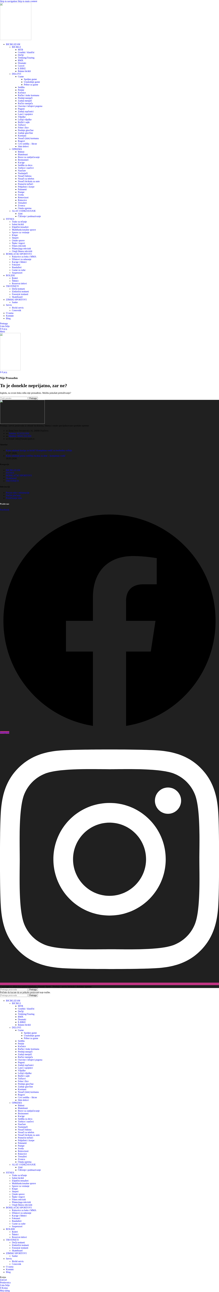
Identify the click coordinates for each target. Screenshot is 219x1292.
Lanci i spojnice (25, 114)
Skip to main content (27, 1)
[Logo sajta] (15, 39)
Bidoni (21, 152)
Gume (21, 76)
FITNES (10, 473)
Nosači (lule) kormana (28, 138)
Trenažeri (22, 203)
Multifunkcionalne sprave (24, 229)
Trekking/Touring (26, 57)
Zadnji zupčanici (26, 111)
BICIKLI (16, 47)
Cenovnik (16, 310)
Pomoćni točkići (25, 184)
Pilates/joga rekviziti (21, 248)
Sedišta (21, 87)
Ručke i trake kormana (28, 95)
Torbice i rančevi (26, 168)
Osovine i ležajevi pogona (30, 106)
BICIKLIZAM (13, 470)
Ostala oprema (24, 208)
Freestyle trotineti (20, 294)
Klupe (15, 235)
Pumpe (21, 192)
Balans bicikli (24, 71)
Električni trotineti (20, 291)
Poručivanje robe (14, 498)
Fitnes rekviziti (19, 246)
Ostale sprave (18, 240)
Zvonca (21, 205)
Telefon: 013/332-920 (19, 433)
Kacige (21, 162)
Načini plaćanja (13, 495)
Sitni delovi (23, 146)
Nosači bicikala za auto (29, 181)
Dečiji (21, 55)
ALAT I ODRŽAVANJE (24, 211)
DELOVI (16, 74)
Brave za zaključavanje (29, 157)
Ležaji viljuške (25, 119)
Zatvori (3, 1280)
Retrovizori (23, 197)
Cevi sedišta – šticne (27, 143)
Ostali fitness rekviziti (22, 251)
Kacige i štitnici (19, 262)
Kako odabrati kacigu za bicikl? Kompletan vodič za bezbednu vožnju (39, 450)
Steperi (15, 238)
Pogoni (21, 109)
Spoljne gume (30, 79)
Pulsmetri (22, 189)
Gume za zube (18, 270)
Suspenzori (17, 272)
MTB (20, 49)
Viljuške (22, 117)
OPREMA (17, 149)
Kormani (22, 135)
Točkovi (22, 125)
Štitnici (15, 281)
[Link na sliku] (22, 423)
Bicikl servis (18, 307)
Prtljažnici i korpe (26, 186)
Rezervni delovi (19, 283)
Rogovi (21, 141)
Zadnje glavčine (25, 133)
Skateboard (17, 297)
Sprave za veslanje (20, 232)
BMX (20, 60)
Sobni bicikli (18, 224)
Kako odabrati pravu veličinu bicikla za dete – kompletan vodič (35, 456)
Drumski (22, 63)
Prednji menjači (25, 98)
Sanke (15, 302)
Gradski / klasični (26, 52)
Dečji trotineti (18, 289)
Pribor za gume (31, 84)
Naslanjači (23, 173)
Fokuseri (16, 264)
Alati (20, 213)
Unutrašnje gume (32, 82)
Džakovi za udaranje (21, 259)
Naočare (22, 170)
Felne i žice (23, 127)
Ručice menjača (25, 103)
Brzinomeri (23, 160)
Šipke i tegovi (18, 243)
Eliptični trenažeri (20, 227)
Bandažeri (16, 267)
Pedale (21, 90)
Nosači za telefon (26, 178)
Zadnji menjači (25, 100)
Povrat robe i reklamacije (17, 492)
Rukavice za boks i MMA (24, 256)
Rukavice (22, 200)
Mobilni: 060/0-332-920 (20, 436)
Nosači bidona (24, 176)
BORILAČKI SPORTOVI (19, 475)
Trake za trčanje (19, 221)
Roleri (15, 278)
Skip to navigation (9, 1)
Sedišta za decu (25, 165)
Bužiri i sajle (24, 122)
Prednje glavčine (26, 130)
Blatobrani (23, 154)
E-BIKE (22, 68)
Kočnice (22, 92)
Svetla (21, 195)
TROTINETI (12, 481)
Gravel (21, 66)
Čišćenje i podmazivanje (29, 216)
